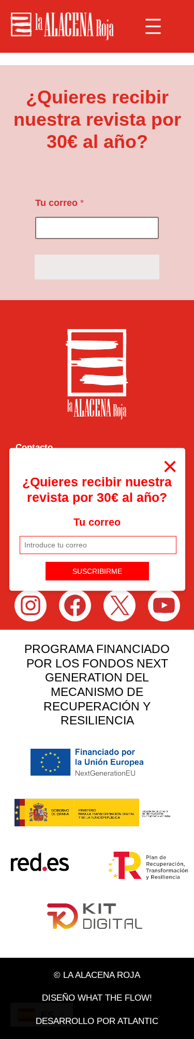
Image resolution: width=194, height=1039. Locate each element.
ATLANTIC (137, 1021)
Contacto (34, 447)
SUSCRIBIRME (97, 571)
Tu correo (97, 522)
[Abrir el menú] (153, 26)
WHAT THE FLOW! (115, 998)
